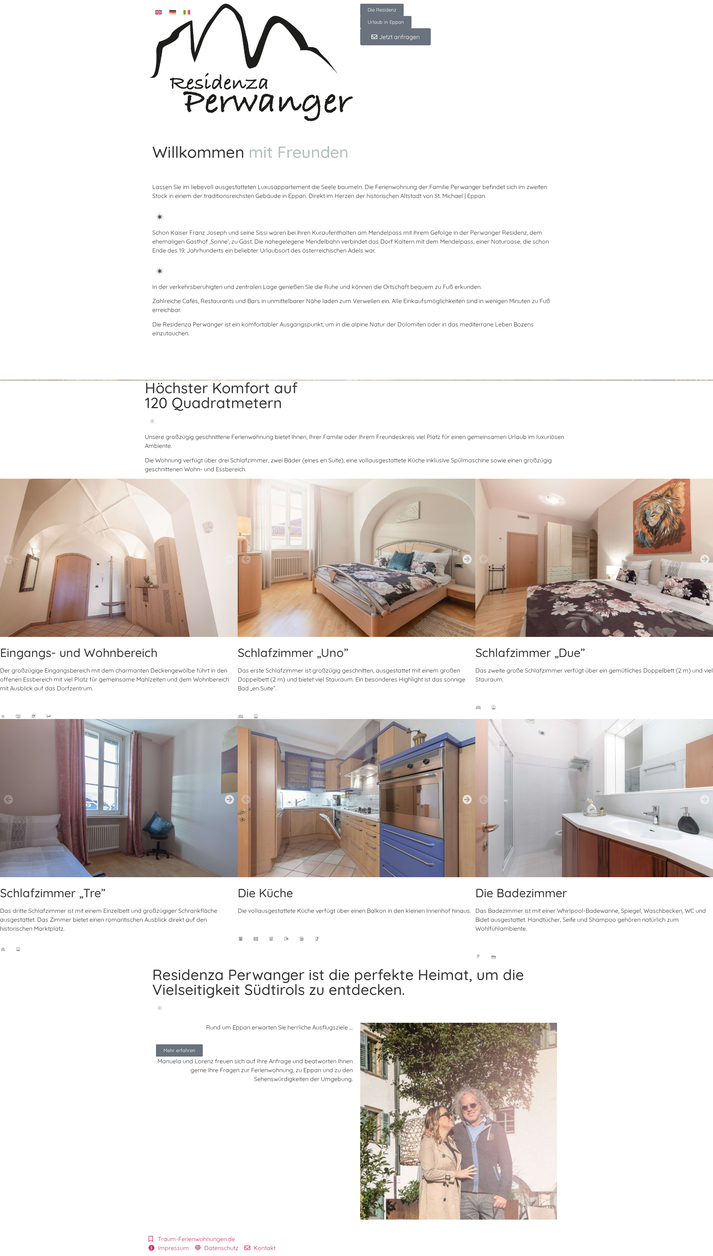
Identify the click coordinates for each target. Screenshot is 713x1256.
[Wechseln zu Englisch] (159, 12)
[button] (8, 559)
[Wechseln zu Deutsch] (173, 12)
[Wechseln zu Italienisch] (187, 12)
